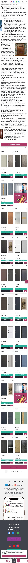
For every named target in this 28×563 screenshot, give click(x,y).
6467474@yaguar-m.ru (14, 530)
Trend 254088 (17, 455)
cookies (9, 551)
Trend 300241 (17, 284)
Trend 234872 (3, 398)
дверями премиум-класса (16, 28)
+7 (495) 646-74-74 (14, 527)
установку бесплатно (9, 132)
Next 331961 (3, 455)
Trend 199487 (3, 427)
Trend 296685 (3, 170)
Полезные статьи (6, 4)
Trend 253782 (3, 227)
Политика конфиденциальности (14, 558)
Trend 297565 (17, 341)
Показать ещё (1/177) (14, 467)
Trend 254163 (17, 170)
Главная (2, 4)
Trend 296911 (3, 370)
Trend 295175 (17, 255)
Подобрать (5, 176)
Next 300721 (17, 227)
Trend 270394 (17, 370)
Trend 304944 (3, 255)
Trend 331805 (3, 198)
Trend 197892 (17, 427)
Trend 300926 (3, 341)
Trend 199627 (3, 284)
